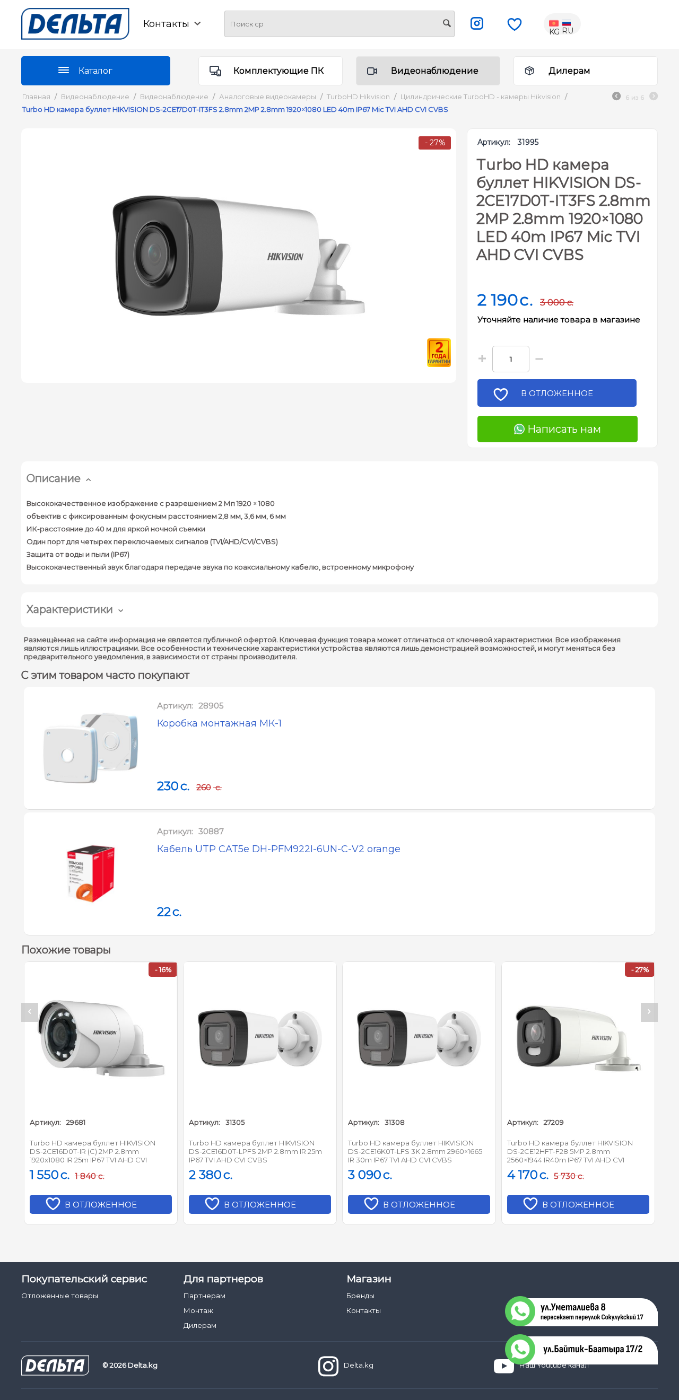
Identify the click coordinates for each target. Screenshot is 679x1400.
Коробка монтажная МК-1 (219, 723)
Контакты (363, 1310)
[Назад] (616, 97)
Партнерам (204, 1295)
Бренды (360, 1295)
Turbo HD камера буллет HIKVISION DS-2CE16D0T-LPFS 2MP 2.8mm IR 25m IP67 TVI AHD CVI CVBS (255, 1151)
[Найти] (446, 24)
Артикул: (493, 142)
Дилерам (569, 71)
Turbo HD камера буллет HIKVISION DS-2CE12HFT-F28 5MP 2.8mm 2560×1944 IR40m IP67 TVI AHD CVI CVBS (570, 1152)
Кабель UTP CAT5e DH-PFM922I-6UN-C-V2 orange (279, 849)
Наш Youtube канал (554, 1365)
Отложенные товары (59, 1295)
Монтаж (198, 1310)
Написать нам (563, 429)
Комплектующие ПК (278, 71)
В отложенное (557, 393)
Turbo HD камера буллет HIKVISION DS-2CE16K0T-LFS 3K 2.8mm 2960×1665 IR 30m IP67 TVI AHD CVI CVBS (415, 1151)
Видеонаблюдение (434, 71)
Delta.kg (358, 1365)
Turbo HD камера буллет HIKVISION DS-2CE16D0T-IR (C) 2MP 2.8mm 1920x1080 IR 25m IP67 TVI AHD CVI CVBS (92, 1152)
